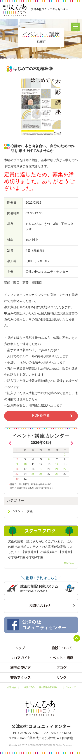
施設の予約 (29, 687)
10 (25, 464)
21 (56, 469)
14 (56, 464)
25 (33, 473)
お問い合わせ (12, 687)
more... (69, 562)
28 (56, 473)
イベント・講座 (22, 511)
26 (40, 473)
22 (64, 469)
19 (40, 469)
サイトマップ (69, 687)
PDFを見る (41, 415)
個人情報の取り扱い (48, 687)
